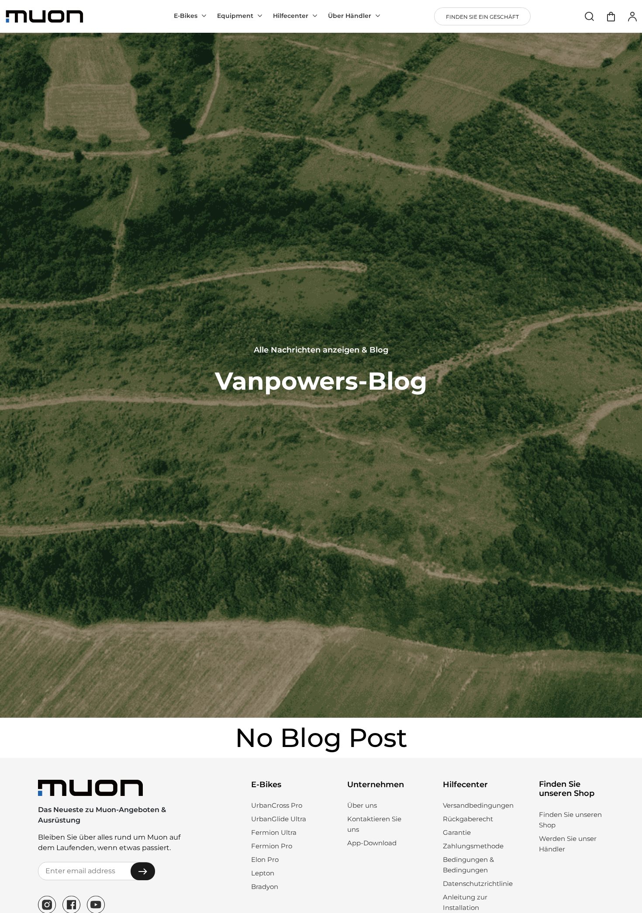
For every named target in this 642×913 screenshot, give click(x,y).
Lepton (262, 873)
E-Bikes (185, 16)
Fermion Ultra (274, 832)
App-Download (372, 843)
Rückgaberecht (468, 819)
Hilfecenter (290, 16)
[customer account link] (632, 16)
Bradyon (264, 886)
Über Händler (349, 16)
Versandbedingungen (478, 805)
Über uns (362, 805)
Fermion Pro (271, 846)
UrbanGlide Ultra (278, 819)
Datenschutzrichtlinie (478, 883)
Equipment (235, 16)
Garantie (457, 832)
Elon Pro (265, 859)
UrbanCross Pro (276, 805)
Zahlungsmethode (473, 846)
